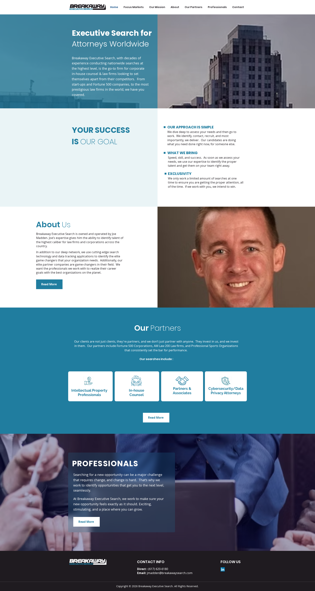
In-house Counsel (136, 392)
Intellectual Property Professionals (89, 392)
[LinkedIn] (223, 569)
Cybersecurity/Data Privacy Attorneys (225, 390)
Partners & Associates (182, 390)
